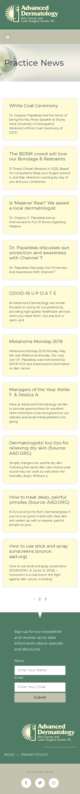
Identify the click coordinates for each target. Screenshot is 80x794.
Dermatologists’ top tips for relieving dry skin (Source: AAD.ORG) (39, 448)
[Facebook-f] (26, 783)
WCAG (9, 755)
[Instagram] (54, 783)
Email (18, 677)
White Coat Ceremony (33, 105)
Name (19, 661)
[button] (7, 36)
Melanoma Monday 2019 (36, 341)
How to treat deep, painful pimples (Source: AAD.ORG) (39, 500)
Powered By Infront (40, 772)
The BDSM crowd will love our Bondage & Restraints (38, 156)
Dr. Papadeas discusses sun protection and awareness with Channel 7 (39, 252)
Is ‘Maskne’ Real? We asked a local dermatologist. (39, 205)
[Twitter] (40, 783)
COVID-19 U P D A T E (32, 293)
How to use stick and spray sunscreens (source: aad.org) (38, 551)
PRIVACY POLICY (34, 755)
